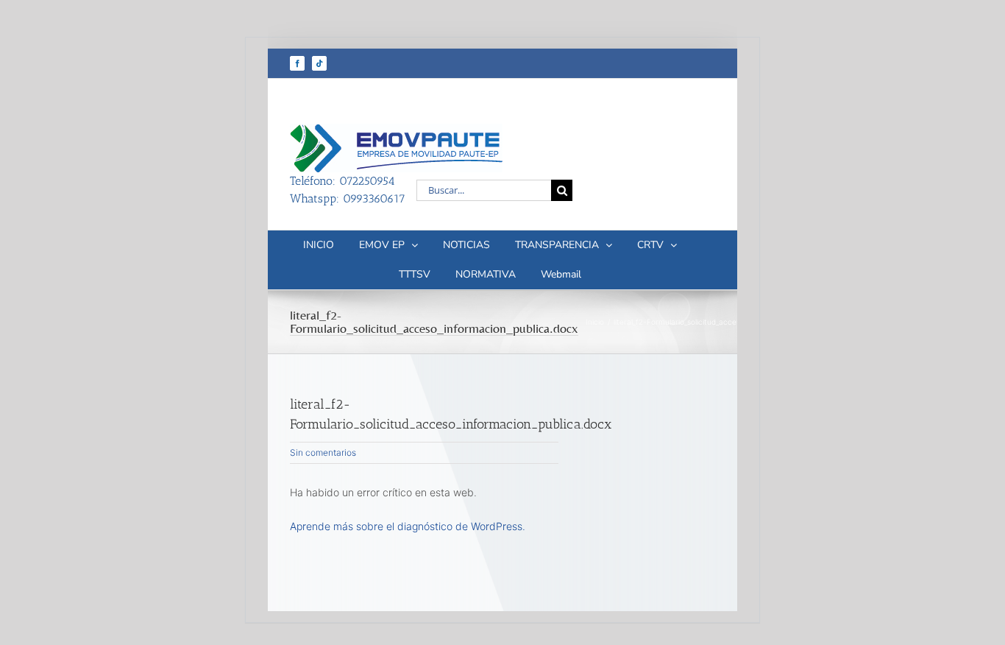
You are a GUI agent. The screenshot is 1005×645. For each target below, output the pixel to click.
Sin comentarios (323, 452)
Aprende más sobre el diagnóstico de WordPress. (407, 526)
